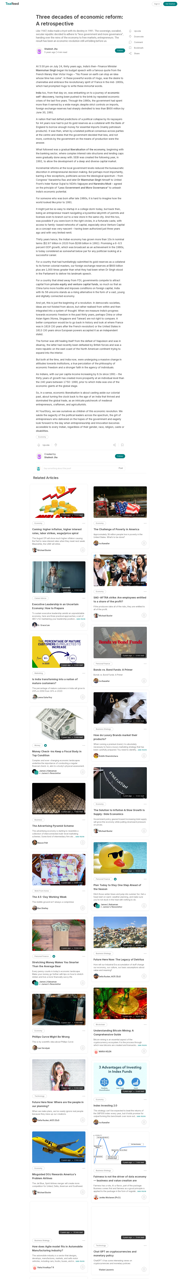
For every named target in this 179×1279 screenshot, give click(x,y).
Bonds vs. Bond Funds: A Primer (113, 669)
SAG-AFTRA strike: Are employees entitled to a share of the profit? (120, 599)
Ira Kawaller (104, 543)
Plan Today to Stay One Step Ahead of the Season (117, 887)
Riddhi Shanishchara (108, 756)
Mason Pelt (42, 843)
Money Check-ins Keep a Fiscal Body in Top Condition (57, 753)
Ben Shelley (42, 908)
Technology (101, 1245)
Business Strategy (103, 729)
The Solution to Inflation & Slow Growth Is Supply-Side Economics (119, 812)
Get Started (170, 4)
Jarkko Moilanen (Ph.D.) (110, 1197)
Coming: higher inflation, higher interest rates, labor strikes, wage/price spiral (57, 531)
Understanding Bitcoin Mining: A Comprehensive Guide (114, 1032)
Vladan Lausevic (106, 1270)
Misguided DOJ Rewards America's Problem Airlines (54, 1176)
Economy (42, 437)
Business (38, 820)
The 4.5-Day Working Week (49, 896)
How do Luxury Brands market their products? (115, 737)
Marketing (39, 673)
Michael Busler (106, 616)
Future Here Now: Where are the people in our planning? (58, 1104)
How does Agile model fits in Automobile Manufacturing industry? (57, 1248)
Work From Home (42, 891)
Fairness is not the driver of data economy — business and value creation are (120, 1178)
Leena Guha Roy (44, 697)
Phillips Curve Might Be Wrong (51, 1036)
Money (37, 745)
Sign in (157, 4)
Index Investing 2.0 (105, 1105)
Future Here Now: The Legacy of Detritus (119, 959)
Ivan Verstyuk (43, 1048)
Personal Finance (103, 664)
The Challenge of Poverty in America (116, 529)
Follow (120, 50)
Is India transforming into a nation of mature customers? (55, 681)
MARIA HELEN (105, 1051)
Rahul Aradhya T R (45, 1267)
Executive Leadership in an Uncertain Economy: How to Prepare (55, 606)
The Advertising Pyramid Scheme (53, 825)
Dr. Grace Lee (43, 625)
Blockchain (100, 1024)
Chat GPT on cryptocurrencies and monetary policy (115, 1253)
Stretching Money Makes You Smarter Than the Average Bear (55, 964)
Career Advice (40, 598)
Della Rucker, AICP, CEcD (110, 976)
